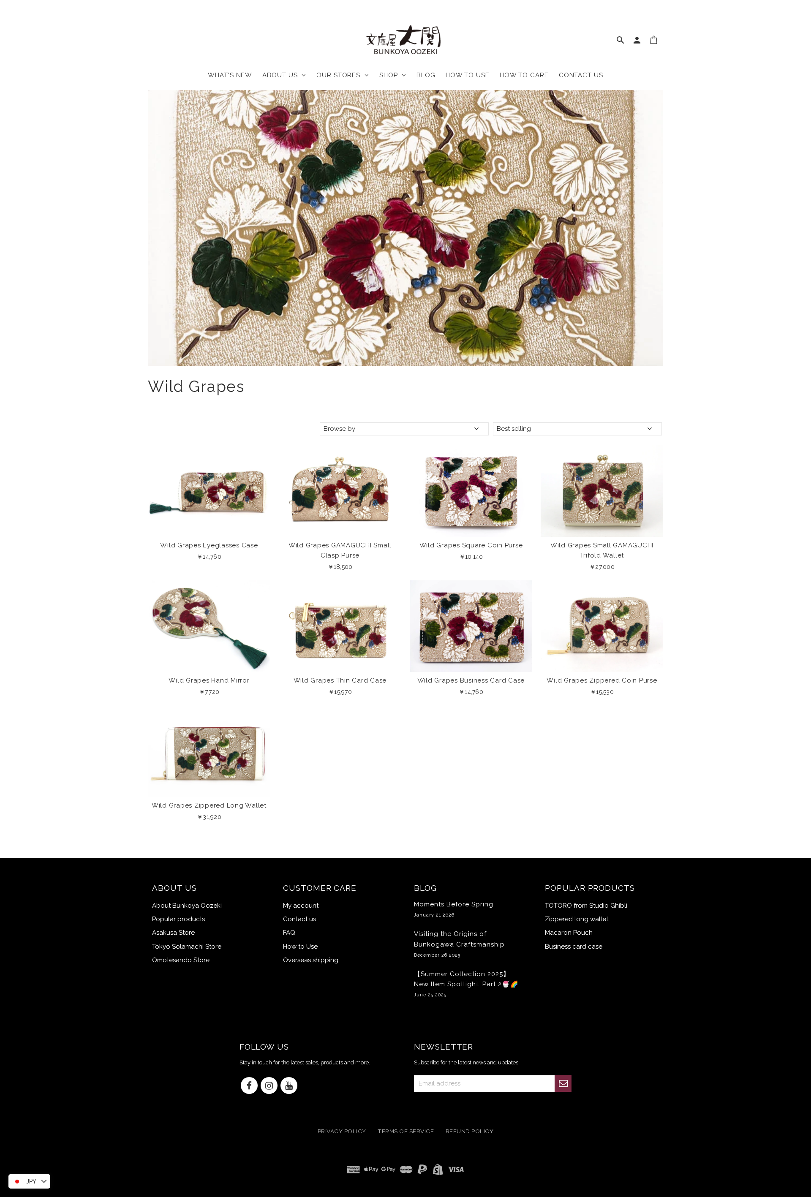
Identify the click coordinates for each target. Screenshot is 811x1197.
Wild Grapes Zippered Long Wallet (209, 805)
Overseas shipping (310, 960)
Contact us (581, 75)
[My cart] (654, 42)
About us (282, 75)
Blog (425, 75)
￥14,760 (209, 556)
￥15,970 (340, 691)
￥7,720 (209, 691)
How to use (468, 75)
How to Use (300, 946)
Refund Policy (470, 1131)
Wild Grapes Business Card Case (471, 680)
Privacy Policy (342, 1131)
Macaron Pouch (569, 932)
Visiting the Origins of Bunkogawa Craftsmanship (459, 943)
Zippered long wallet (576, 919)
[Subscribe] (563, 1083)
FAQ (289, 932)
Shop (390, 75)
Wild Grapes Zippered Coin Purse (602, 680)
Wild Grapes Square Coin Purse (471, 545)
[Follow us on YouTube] (288, 1086)
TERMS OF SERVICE (406, 1131)
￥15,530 (602, 691)
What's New (230, 75)
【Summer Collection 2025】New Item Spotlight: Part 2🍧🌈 (466, 983)
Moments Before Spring (453, 908)
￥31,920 (209, 816)
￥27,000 (602, 566)
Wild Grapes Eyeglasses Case (209, 545)
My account (300, 905)
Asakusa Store (173, 932)
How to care (524, 75)
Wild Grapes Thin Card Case (340, 680)
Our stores (340, 75)
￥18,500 (340, 566)
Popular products (178, 919)
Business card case (573, 946)
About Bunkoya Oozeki (187, 905)
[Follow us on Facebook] (249, 1086)
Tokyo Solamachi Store (186, 946)
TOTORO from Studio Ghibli (586, 905)
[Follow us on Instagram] (269, 1086)
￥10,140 (471, 556)
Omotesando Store (181, 960)
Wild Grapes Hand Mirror (209, 680)
